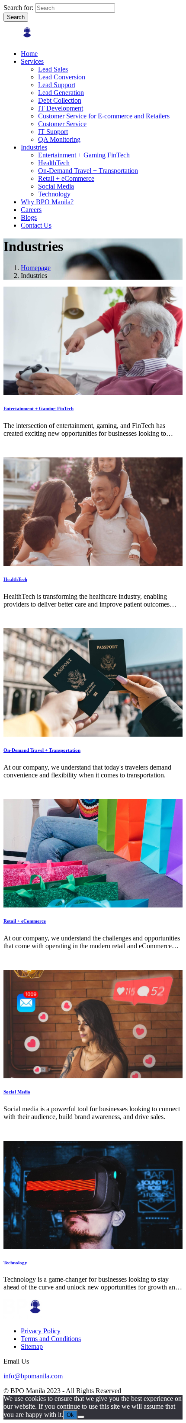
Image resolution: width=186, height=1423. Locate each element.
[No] (80, 1417)
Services (32, 61)
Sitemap (32, 1346)
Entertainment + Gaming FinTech (84, 155)
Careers (31, 209)
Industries (34, 147)
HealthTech (54, 162)
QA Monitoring (59, 139)
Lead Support (56, 84)
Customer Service (62, 123)
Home (29, 53)
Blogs (29, 217)
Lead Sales (53, 69)
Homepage (36, 267)
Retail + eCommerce (66, 178)
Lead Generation (61, 92)
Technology (54, 194)
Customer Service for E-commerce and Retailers (104, 116)
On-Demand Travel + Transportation (88, 170)
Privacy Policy (41, 1331)
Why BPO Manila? (47, 202)
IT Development (60, 108)
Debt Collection (59, 100)
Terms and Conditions (51, 1338)
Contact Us (36, 225)
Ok (70, 1415)
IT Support (53, 131)
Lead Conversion (61, 77)
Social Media (56, 186)
